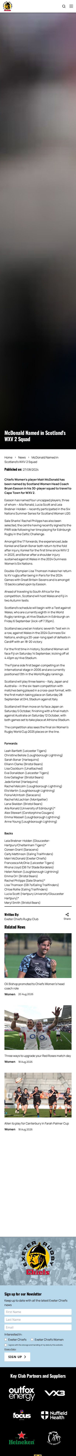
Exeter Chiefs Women (49, 1340)
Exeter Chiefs (17, 1340)
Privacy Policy (10, 1349)
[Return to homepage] (7, 6)
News (22, 457)
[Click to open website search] (64, 6)
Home (8, 457)
